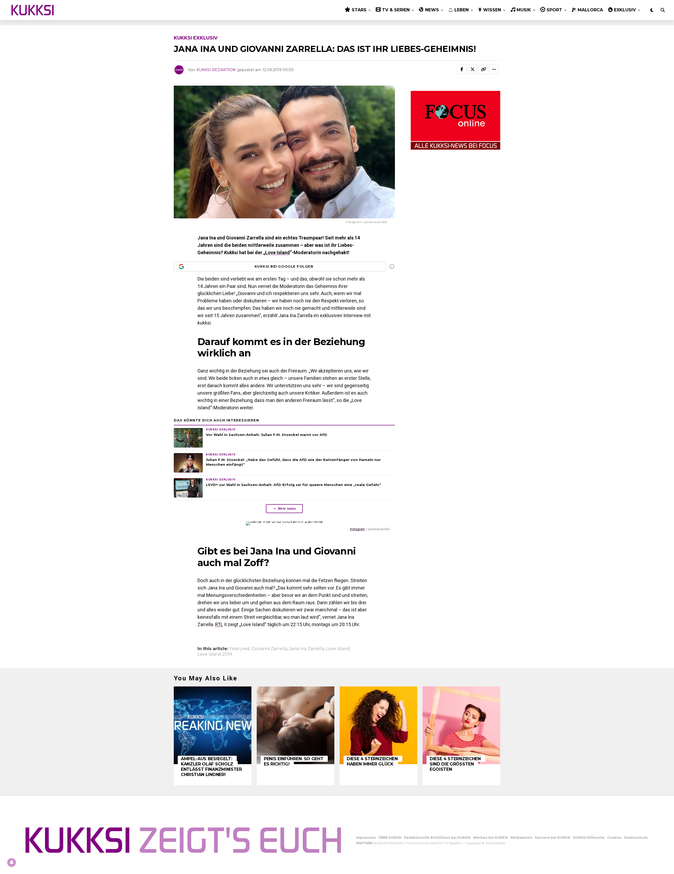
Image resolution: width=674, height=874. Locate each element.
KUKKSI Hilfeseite (588, 837)
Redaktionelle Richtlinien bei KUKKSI (437, 837)
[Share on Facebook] (462, 69)
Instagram (357, 529)
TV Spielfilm (453, 843)
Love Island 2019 (214, 654)
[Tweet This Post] (472, 69)
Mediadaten (521, 837)
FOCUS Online (417, 843)
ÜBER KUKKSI (390, 837)
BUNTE (436, 843)
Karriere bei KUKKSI (552, 837)
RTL (219, 624)
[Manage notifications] (11, 862)
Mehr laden (287, 508)
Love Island (277, 252)
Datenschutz (636, 837)
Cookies (614, 837)
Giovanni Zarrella (269, 649)
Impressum (366, 837)
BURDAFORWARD (389, 843)
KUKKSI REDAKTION (216, 69)
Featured (240, 649)
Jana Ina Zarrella (306, 649)
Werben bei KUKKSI (490, 837)
